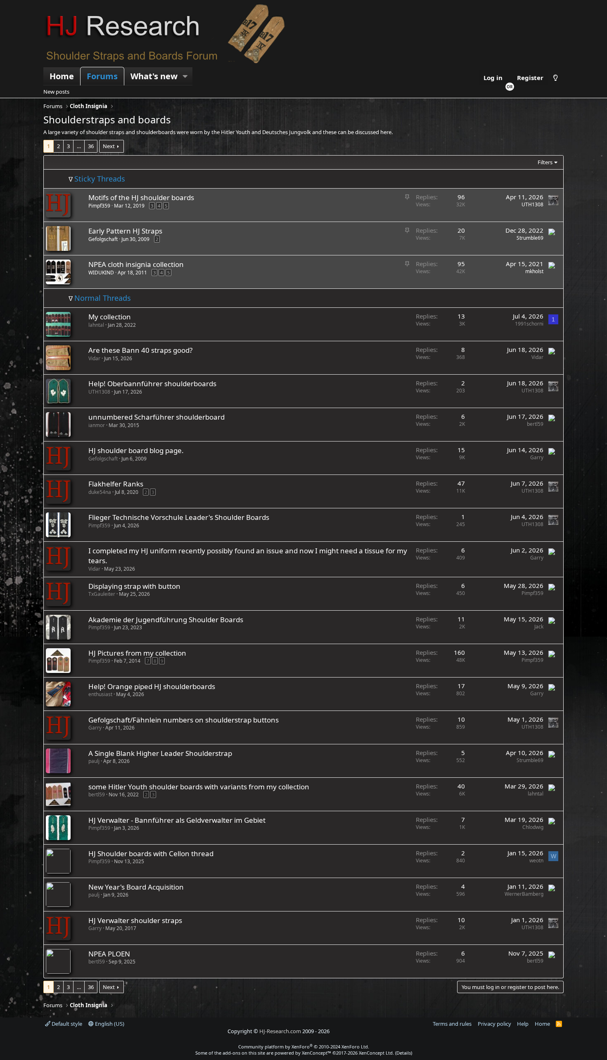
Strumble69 (530, 237)
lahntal (96, 324)
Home (62, 76)
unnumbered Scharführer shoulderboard (156, 417)
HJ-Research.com (280, 1031)
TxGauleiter (101, 593)
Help (523, 1023)
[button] (185, 76)
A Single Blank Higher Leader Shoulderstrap (160, 753)
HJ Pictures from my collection (137, 653)
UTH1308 (532, 204)
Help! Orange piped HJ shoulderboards (151, 686)
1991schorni (529, 323)
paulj (94, 761)
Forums (102, 76)
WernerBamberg (524, 893)
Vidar (94, 358)
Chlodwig (532, 827)
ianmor (96, 425)
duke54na (99, 492)
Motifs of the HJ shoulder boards (141, 197)
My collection (109, 316)
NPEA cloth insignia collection (136, 264)
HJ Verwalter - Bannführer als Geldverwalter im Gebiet (177, 820)
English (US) (109, 1023)
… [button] (79, 146)
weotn (536, 860)
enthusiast (100, 694)
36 (91, 146)
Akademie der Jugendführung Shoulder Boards (165, 619)
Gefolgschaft (103, 239)
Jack (538, 626)
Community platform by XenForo (303, 1046)
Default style (66, 1023)
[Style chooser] (556, 77)
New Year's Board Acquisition (136, 887)
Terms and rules (452, 1023)
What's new (154, 76)
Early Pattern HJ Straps (125, 231)
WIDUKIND (101, 272)
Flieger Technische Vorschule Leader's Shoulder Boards (178, 517)
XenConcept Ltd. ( (377, 1053)
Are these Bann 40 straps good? (140, 350)
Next (109, 146)
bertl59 (535, 423)
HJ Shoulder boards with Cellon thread (150, 853)
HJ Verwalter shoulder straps (135, 920)
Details (403, 1053)
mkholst (534, 271)
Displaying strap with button (134, 586)
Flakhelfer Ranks (115, 484)
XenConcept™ (316, 1053)
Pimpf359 (99, 205)
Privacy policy (494, 1023)
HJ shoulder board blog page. (136, 450)
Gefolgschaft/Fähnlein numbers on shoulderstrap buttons (183, 720)
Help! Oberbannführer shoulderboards (152, 383)
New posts (56, 91)
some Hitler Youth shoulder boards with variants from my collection (198, 786)
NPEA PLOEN (109, 953)
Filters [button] (545, 162)
